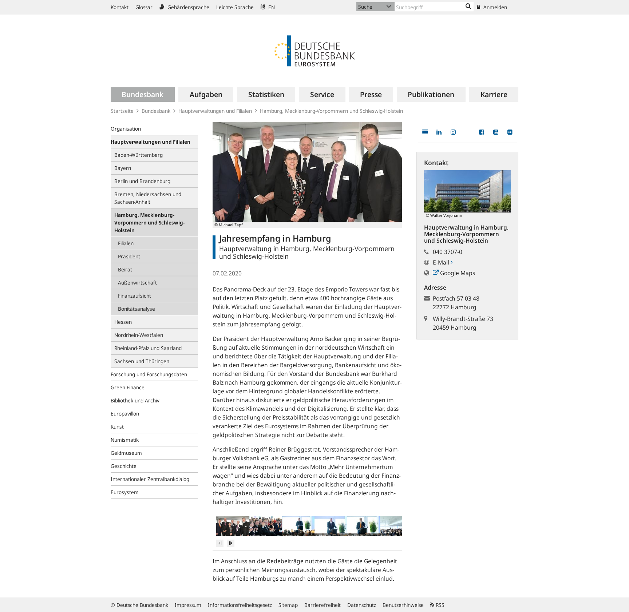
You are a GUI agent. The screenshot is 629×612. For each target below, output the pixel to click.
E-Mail (442, 262)
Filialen (126, 243)
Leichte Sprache (235, 7)
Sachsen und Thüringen (141, 361)
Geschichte (124, 465)
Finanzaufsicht (134, 295)
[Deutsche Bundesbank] (314, 50)
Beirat (125, 269)
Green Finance (128, 387)
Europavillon (125, 413)
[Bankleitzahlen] (468, 6)
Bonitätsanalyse (136, 308)
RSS (439, 604)
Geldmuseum (126, 452)
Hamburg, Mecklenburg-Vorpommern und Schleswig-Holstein (331, 110)
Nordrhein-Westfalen (138, 334)
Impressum (188, 604)
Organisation (126, 128)
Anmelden (494, 7)
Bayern (122, 167)
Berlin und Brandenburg (142, 181)
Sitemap (288, 604)
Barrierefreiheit (322, 604)
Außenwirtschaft (137, 282)
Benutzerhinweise (403, 604)
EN (271, 7)
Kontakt (119, 7)
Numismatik (125, 439)
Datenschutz (361, 604)
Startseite (122, 110)
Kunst (117, 426)
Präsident (129, 256)
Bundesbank (156, 110)
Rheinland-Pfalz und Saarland (148, 348)
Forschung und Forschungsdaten (149, 374)
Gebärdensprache (187, 7)
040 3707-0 (447, 252)
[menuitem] (143, 94)
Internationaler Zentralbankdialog (150, 479)
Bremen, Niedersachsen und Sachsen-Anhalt (147, 198)
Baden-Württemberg (138, 154)
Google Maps (457, 273)
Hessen (123, 321)
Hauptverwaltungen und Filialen (215, 110)
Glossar (144, 7)
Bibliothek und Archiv (135, 400)
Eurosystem (125, 492)
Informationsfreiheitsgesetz (240, 604)
